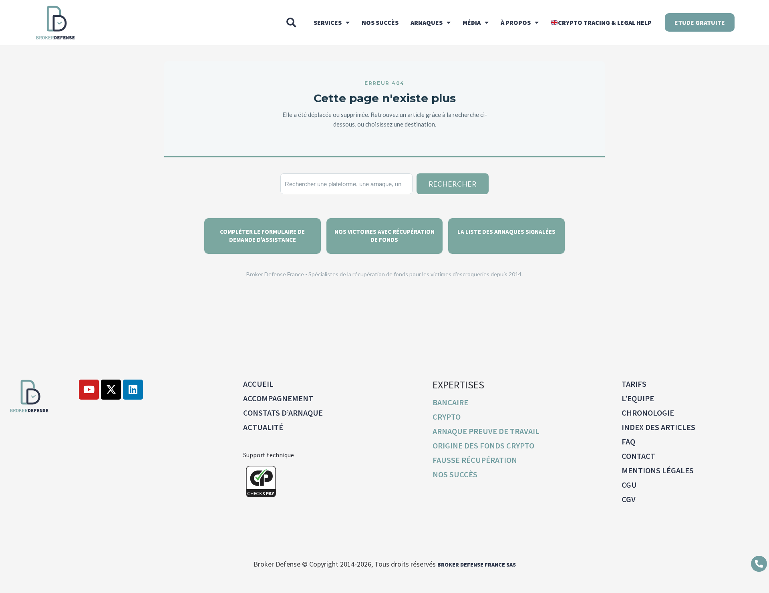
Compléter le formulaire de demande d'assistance (262, 235)
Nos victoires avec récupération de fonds (384, 235)
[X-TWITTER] (111, 390)
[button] (291, 22)
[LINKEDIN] (133, 390)
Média (472, 22)
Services (328, 22)
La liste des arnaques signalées (506, 231)
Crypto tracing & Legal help (605, 22)
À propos (516, 22)
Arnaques (427, 22)
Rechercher (453, 184)
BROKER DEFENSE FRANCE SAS (476, 564)
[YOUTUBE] (89, 390)
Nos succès (380, 22)
